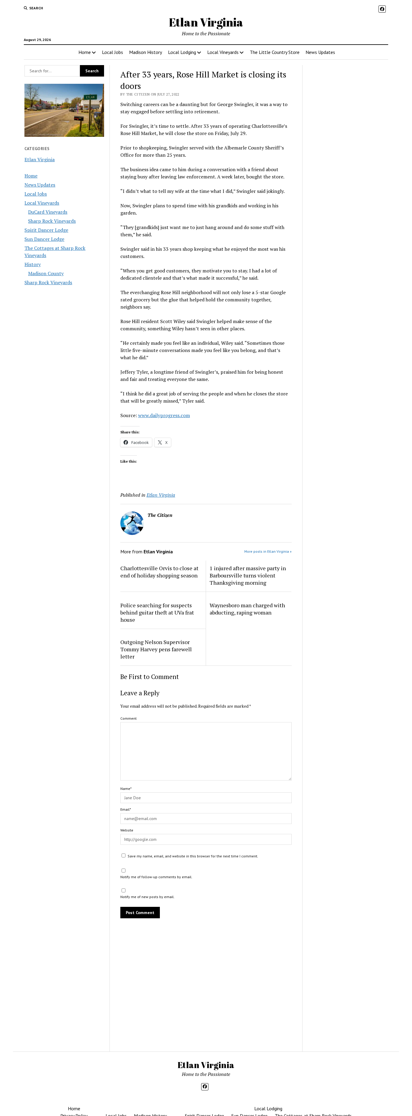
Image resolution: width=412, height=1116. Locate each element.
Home (84, 52)
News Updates (320, 52)
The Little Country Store (274, 52)
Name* (126, 788)
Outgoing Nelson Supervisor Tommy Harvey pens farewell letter (156, 649)
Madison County (46, 273)
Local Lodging (182, 52)
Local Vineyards (223, 52)
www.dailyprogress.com (164, 415)
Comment (128, 718)
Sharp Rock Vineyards (52, 221)
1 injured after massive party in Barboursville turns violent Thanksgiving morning (248, 575)
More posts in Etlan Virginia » (268, 551)
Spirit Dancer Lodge (46, 230)
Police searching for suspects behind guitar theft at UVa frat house (157, 612)
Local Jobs (112, 52)
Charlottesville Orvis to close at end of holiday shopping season (159, 571)
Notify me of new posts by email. (147, 896)
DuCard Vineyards (47, 212)
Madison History (145, 52)
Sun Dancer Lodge (44, 239)
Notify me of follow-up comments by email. (156, 877)
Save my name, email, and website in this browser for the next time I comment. (193, 856)
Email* (125, 809)
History (32, 264)
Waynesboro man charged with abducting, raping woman (247, 609)
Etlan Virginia (206, 22)
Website (126, 830)
